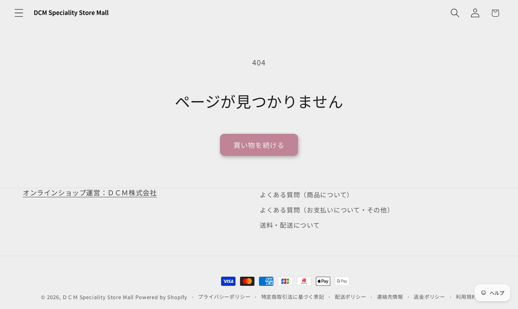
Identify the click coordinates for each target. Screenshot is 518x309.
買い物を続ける (259, 145)
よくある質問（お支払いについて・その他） (327, 209)
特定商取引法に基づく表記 (292, 296)
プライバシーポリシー (224, 296)
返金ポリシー (429, 296)
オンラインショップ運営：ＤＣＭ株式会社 (90, 192)
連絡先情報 (390, 296)
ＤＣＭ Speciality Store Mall (98, 297)
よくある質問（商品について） (306, 194)
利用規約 (466, 296)
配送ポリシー (350, 296)
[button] (19, 13)
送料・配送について (290, 225)
